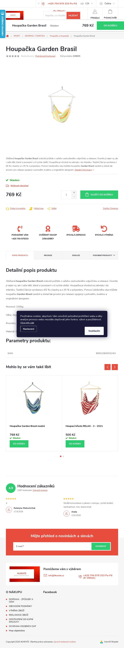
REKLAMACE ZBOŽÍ (18, 615)
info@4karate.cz (56, 575)
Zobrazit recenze (40, 490)
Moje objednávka (17, 630)
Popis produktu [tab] (20, 255)
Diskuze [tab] (76, 255)
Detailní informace (83, 169)
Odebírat (100, 546)
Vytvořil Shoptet (111, 641)
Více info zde (27, 322)
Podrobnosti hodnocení (45, 56)
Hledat (73, 15)
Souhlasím (94, 331)
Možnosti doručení (19, 185)
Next (115, 367)
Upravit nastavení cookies (65, 641)
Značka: (110, 208)
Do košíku (110, 25)
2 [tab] (63, 456)
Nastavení (28, 329)
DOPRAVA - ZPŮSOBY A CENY (21, 600)
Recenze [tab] (48, 255)
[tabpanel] (34, 413)
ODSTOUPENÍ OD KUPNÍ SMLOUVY (21, 620)
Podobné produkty (102, 255)
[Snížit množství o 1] (74, 197)
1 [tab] (60, 456)
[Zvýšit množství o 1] (74, 193)
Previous (107, 367)
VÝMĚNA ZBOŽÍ (16, 610)
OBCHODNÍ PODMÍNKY (20, 606)
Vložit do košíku (101, 194)
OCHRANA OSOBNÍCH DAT (22, 626)
